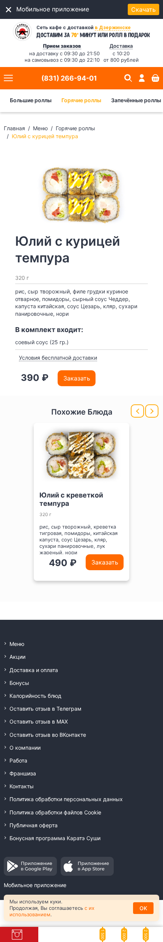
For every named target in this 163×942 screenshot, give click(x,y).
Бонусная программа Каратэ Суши (54, 838)
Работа (18, 760)
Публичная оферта (33, 825)
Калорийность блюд (35, 695)
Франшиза (22, 773)
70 (74, 34)
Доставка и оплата (33, 670)
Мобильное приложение (35, 885)
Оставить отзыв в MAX (38, 721)
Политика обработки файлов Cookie (55, 812)
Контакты (21, 786)
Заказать (76, 378)
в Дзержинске (113, 27)
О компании (25, 747)
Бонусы (19, 683)
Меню (40, 128)
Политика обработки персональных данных (66, 799)
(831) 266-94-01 (69, 78)
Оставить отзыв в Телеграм (45, 708)
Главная (14, 128)
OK (143, 908)
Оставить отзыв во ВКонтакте (47, 734)
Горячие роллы (81, 100)
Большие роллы (31, 100)
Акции (17, 656)
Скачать (143, 9)
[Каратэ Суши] (22, 31)
